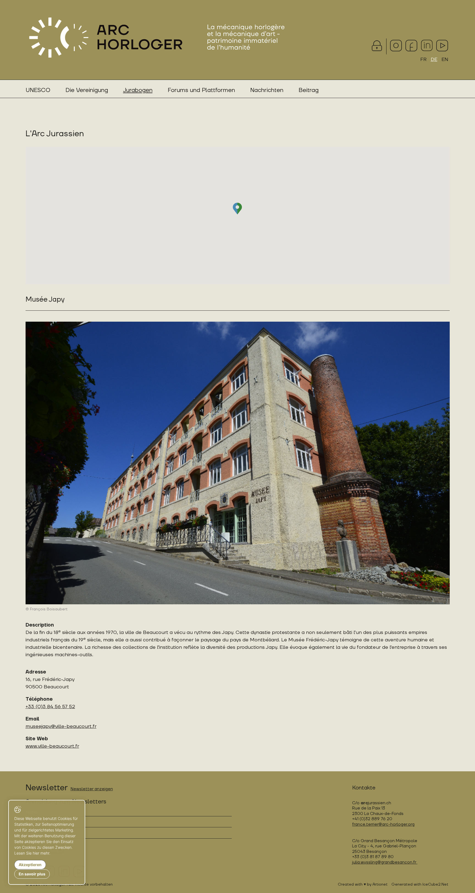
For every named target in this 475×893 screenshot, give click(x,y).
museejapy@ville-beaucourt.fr (61, 726)
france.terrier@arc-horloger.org (383, 824)
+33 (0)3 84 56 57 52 (50, 706)
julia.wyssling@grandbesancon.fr (384, 862)
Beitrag (309, 90)
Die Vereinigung (86, 90)
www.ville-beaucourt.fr (52, 746)
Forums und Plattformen (201, 90)
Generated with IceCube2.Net (419, 884)
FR (423, 59)
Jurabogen (138, 90)
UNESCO (38, 90)
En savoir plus (32, 874)
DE (434, 59)
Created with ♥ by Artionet (363, 884)
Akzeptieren (30, 864)
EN (444, 59)
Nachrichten (266, 90)
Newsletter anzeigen (92, 789)
